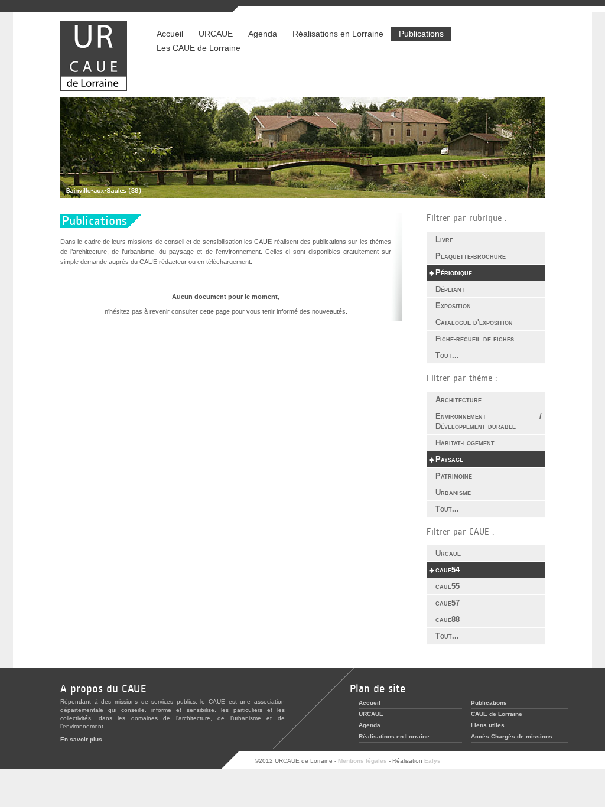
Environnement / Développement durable (488, 421)
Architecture (458, 399)
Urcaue (448, 553)
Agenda (262, 33)
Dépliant (450, 289)
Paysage (449, 459)
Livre (444, 239)
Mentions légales (362, 760)
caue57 (447, 602)
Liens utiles (488, 725)
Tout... (447, 355)
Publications (421, 33)
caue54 (447, 569)
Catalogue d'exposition (474, 322)
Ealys (432, 760)
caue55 (447, 586)
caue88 (447, 619)
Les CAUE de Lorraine (198, 48)
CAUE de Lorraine (496, 714)
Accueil (170, 33)
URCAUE (216, 33)
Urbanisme (453, 492)
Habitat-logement (465, 442)
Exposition (453, 305)
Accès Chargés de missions (511, 736)
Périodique (453, 272)
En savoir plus (81, 739)
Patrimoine (453, 475)
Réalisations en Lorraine (334, 33)
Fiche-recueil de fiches (474, 338)
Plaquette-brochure (470, 256)
